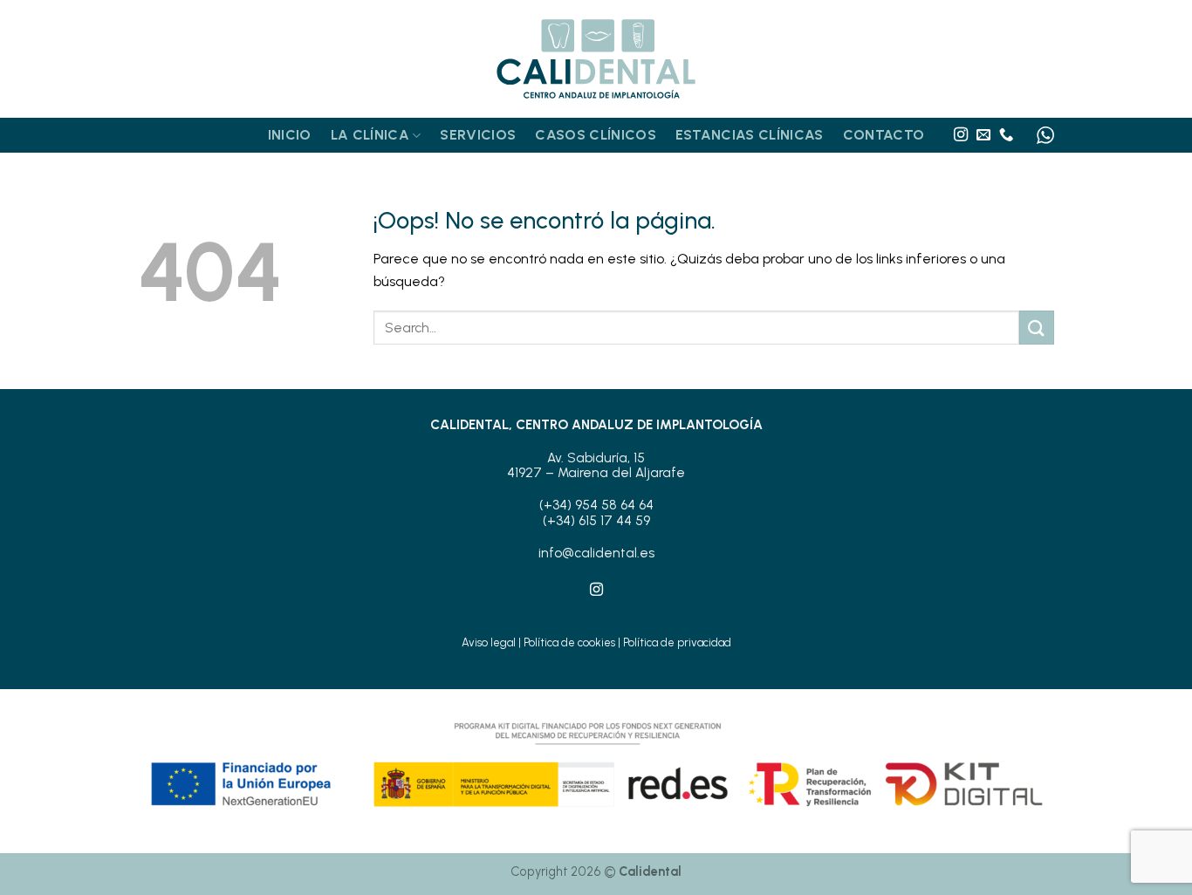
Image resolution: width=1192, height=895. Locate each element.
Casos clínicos (595, 134)
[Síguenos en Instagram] (961, 135)
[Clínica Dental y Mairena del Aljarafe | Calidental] (596, 59)
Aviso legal (489, 642)
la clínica (370, 134)
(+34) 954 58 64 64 (596, 505)
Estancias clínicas (749, 134)
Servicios (478, 134)
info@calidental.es (596, 553)
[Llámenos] (1006, 135)
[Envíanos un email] (983, 135)
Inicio (290, 134)
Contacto (884, 134)
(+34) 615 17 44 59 (596, 521)
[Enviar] (1036, 328)
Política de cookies (569, 642)
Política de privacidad (677, 642)
